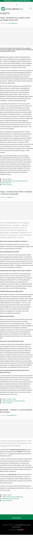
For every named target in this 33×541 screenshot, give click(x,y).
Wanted (17, 498)
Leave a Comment (7, 185)
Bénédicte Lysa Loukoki (12, 181)
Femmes (17, 401)
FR (16, 4)
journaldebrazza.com (22, 525)
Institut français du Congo (7, 498)
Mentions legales (16, 518)
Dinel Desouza (23, 181)
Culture (14, 399)
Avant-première (10, 496)
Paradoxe (22, 401)
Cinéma (9, 179)
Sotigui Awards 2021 (5, 183)
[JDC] (12, 8)
